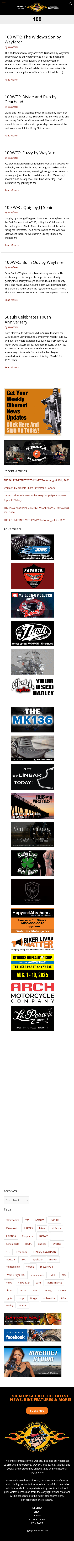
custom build (12, 1243)
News (37, 1515)
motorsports (37, 1275)
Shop (21, 1298)
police (23, 1290)
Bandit (55, 1220)
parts (38, 1282)
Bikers (28, 1228)
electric (28, 1243)
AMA (27, 1219)
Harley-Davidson (44, 1252)
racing (48, 1290)
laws (23, 1259)
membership (13, 1266)
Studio (37, 1507)
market (53, 1259)
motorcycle (46, 1266)
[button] (70, 4)
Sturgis (33, 1298)
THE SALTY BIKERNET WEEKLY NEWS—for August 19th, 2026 (36, 480)
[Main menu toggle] (4, 4)
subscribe (49, 1298)
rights (9, 1298)
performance (54, 1282)
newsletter (24, 1282)
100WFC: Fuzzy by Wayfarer (31, 152)
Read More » (12, 80)
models (30, 1266)
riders (62, 1290)
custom (43, 1236)
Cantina (11, 1236)
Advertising (37, 1519)
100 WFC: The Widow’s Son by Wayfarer (33, 39)
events (57, 1244)
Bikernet (11, 1228)
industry (10, 1259)
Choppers (27, 1236)
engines (42, 1243)
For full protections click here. (37, 1499)
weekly (9, 1305)
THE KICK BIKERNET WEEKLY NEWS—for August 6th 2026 (34, 520)
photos (10, 1290)
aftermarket (12, 1219)
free (8, 1252)
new (64, 1275)
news (9, 1282)
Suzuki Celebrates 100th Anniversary (28, 319)
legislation (37, 1259)
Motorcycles (16, 1275)
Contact (37, 1523)
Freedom (21, 1252)
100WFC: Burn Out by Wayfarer (34, 262)
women (23, 1305)
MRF (53, 1275)
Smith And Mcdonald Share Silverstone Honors (29, 488)
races (35, 1290)
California (56, 1228)
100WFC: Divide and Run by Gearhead (30, 99)
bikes (42, 1228)
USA (63, 1298)
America (39, 1219)
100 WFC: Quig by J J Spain (29, 207)
